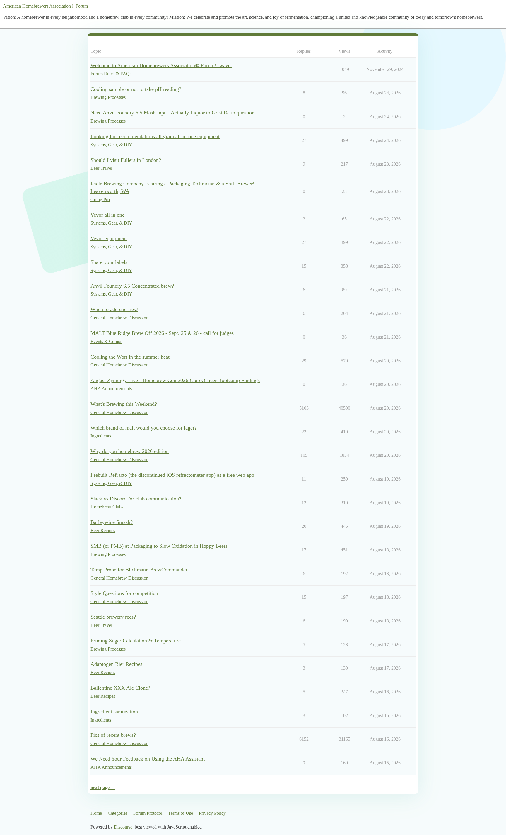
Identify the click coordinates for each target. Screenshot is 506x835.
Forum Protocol (147, 813)
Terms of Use (180, 813)
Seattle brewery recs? (113, 617)
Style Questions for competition (124, 593)
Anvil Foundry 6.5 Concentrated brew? (132, 286)
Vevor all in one (107, 215)
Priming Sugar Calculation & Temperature (135, 641)
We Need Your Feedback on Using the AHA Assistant (147, 759)
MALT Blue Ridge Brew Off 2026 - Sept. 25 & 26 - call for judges (162, 333)
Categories (117, 813)
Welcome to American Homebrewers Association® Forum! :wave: (161, 65)
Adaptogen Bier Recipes (116, 664)
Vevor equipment (108, 238)
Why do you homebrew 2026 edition (129, 451)
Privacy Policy (212, 813)
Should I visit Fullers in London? (125, 160)
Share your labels (108, 262)
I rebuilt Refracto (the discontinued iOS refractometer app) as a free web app (172, 475)
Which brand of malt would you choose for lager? (143, 428)
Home (96, 813)
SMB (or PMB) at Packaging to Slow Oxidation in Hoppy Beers (159, 546)
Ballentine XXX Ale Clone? (120, 688)
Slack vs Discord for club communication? (135, 499)
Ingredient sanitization (114, 711)
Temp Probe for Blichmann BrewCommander (138, 570)
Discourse (123, 826)
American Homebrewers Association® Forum (45, 6)
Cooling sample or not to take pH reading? (135, 89)
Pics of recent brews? (113, 735)
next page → (102, 787)
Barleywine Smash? (111, 522)
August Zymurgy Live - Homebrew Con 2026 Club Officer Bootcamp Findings (175, 380)
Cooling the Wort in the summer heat (130, 357)
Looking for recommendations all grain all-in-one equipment (155, 136)
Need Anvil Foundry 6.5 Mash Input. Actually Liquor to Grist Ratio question (172, 113)
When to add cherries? (114, 309)
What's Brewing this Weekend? (123, 404)
